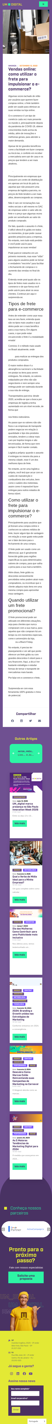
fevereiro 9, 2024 (24, 1070)
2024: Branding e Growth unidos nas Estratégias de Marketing (23, 1015)
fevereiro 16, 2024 (24, 1008)
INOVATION (30, 922)
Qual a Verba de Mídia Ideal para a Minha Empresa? (24, 879)
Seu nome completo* (20, 1389)
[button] (12, 721)
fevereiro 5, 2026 (24, 874)
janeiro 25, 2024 (23, 1138)
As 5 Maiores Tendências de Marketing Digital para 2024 (25, 1145)
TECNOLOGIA (19, 1004)
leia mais (20, 823)
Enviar (16, 1410)
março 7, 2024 (22, 926)
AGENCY (17, 870)
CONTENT (28, 990)
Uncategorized (19, 797)
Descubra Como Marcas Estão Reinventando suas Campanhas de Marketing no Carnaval (25, 1078)
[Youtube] (30, 1374)
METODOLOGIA (30, 870)
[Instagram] (11, 1374)
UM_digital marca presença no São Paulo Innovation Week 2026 (25, 806)
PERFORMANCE (20, 1001)
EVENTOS (17, 922)
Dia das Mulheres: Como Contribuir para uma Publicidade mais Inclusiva (24, 933)
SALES (32, 1066)
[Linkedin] (18, 1374)
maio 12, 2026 (22, 801)
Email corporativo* (19, 1398)
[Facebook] (24, 1374)
